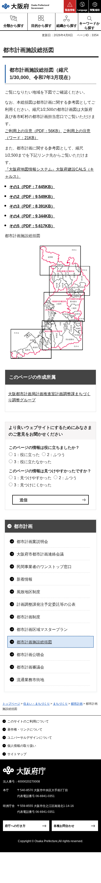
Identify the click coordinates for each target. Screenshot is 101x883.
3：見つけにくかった (32, 485)
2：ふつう (56, 455)
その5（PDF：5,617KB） (32, 226)
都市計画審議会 (30, 667)
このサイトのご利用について (28, 721)
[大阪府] (25, 6)
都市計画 (23, 526)
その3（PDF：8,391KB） (32, 206)
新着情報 (24, 579)
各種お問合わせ (64, 826)
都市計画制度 (28, 617)
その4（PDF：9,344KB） (32, 216)
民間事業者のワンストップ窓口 (44, 567)
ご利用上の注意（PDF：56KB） (33, 131)
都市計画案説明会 (32, 542)
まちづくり (60, 703)
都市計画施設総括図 (34, 642)
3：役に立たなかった (32, 462)
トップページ (11, 703)
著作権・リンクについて (24, 729)
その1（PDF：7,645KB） (32, 187)
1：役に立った (27, 455)
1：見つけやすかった (32, 478)
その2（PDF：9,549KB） (32, 197)
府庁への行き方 (15, 826)
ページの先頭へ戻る (91, 772)
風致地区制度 (28, 592)
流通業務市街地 (30, 680)
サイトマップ (16, 754)
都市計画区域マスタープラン (42, 629)
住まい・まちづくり (36, 703)
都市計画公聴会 (30, 655)
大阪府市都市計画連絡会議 (40, 554)
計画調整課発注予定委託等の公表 (46, 604)
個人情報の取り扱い (21, 746)
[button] (70, 6)
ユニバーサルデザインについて (29, 737)
